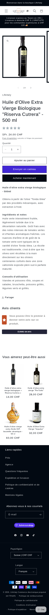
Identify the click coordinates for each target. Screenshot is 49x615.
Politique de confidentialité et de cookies (22, 487)
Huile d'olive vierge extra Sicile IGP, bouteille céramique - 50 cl (13, 430)
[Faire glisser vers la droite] (31, 88)
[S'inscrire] (40, 514)
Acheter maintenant (24, 178)
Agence (9, 464)
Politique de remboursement (31, 596)
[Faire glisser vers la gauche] (18, 88)
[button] (6, 11)
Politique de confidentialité (26, 600)
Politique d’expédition (17, 609)
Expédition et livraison (17, 478)
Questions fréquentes (16, 471)
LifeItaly (14, 592)
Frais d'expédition (9, 138)
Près (7, 458)
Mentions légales (14, 495)
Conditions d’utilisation (26, 605)
